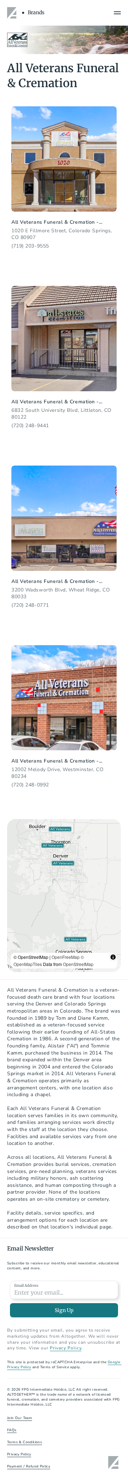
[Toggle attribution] (113, 957)
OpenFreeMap (66, 957)
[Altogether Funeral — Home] (12, 12)
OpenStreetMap (78, 964)
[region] (64, 895)
